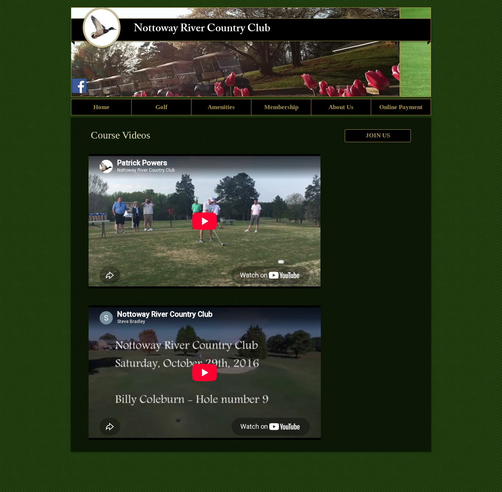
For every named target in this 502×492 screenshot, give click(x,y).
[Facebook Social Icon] (79, 86)
